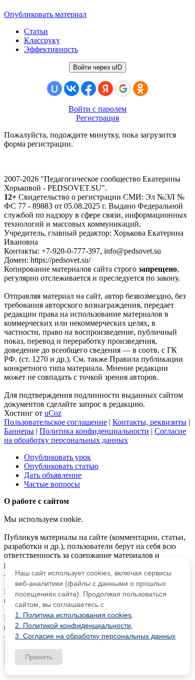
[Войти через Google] (123, 89)
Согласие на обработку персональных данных (95, 435)
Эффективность (51, 49)
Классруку (42, 40)
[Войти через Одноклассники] (140, 88)
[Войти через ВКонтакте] (71, 88)
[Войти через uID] (54, 88)
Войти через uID (97, 67)
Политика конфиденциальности (94, 431)
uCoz (53, 413)
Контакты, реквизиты (149, 422)
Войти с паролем (97, 109)
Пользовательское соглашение (55, 422)
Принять (38, 657)
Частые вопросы (52, 484)
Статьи (36, 31)
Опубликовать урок (57, 457)
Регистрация (97, 118)
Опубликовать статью (61, 466)
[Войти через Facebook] (88, 88)
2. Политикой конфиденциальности (73, 625)
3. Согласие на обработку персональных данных (95, 636)
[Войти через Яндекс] (105, 88)
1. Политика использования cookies (73, 615)
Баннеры (19, 431)
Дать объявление (53, 475)
